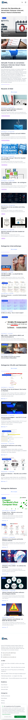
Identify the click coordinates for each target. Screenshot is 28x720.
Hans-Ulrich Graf (4, 205)
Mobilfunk (4, 40)
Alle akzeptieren (20, 716)
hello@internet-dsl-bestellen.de (9, 657)
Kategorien (4, 693)
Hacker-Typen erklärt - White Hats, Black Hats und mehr (13, 667)
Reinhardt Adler (4, 272)
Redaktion (4, 682)
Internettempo (4, 164)
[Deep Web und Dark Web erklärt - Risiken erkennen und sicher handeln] (14, 55)
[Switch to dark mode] (22, 2)
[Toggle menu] (25, 2)
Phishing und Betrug (5, 140)
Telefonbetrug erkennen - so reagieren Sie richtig (11, 675)
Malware (3, 213)
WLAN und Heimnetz (6, 115)
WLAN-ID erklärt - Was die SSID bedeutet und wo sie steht (13, 678)
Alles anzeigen (14, 92)
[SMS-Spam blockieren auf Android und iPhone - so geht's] (14, 44)
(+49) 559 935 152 (6, 655)
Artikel (3, 660)
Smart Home (4, 189)
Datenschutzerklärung (6, 714)
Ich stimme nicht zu (8, 716)
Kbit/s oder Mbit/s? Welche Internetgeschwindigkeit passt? (13, 673)
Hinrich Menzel (4, 107)
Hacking (3, 51)
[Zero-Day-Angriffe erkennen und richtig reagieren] (14, 26)
